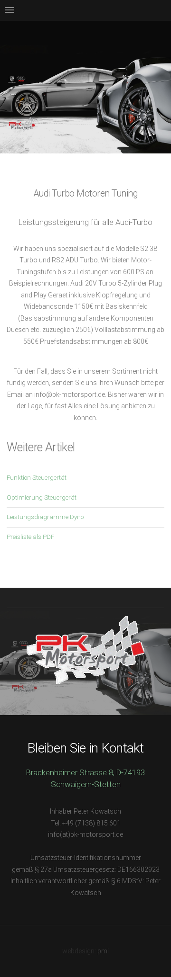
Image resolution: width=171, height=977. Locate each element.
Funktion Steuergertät (36, 477)
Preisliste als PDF (30, 536)
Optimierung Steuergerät (41, 497)
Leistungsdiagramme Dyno (45, 516)
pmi (103, 951)
